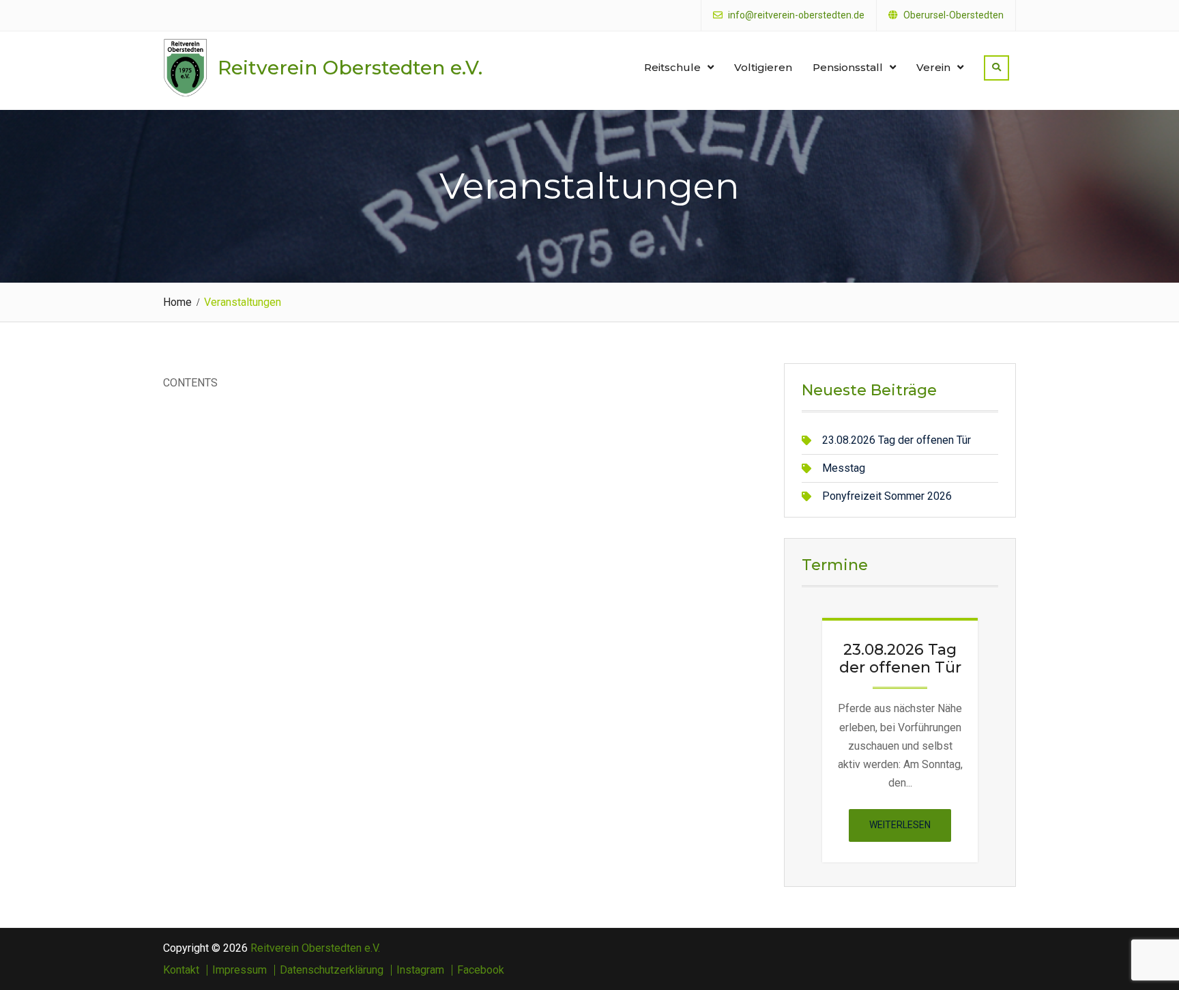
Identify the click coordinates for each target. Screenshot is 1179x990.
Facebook (480, 970)
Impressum (239, 970)
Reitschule (672, 67)
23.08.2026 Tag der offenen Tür (896, 440)
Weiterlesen (910, 830)
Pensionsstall (848, 67)
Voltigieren (763, 67)
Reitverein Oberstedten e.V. (350, 67)
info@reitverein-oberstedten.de (796, 15)
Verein (933, 67)
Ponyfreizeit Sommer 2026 (887, 496)
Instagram (420, 970)
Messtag (843, 468)
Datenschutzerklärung (331, 970)
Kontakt (181, 970)
